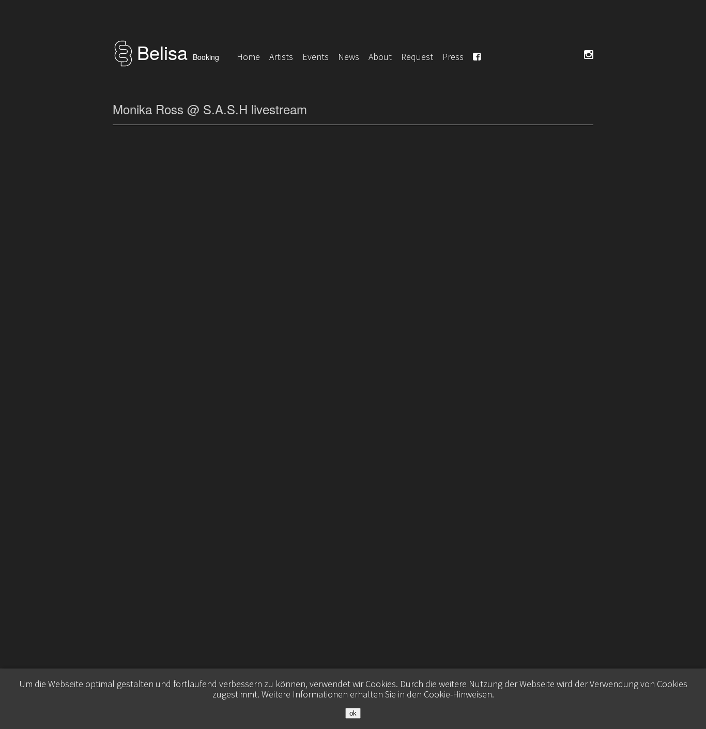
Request (417, 57)
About (380, 57)
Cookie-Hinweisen (458, 694)
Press (453, 57)
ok (353, 713)
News (348, 57)
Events (315, 57)
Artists (281, 57)
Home (248, 57)
